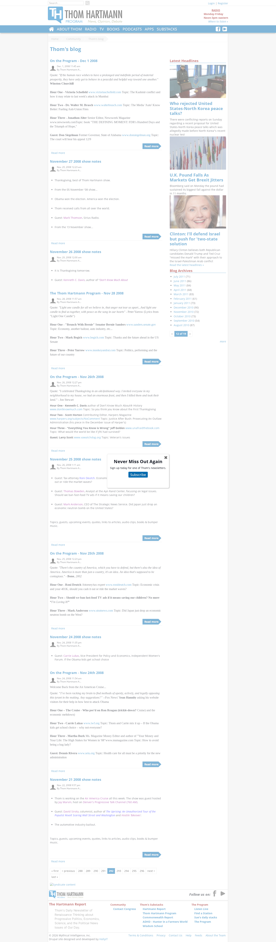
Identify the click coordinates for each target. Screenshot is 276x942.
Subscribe (138, 474)
